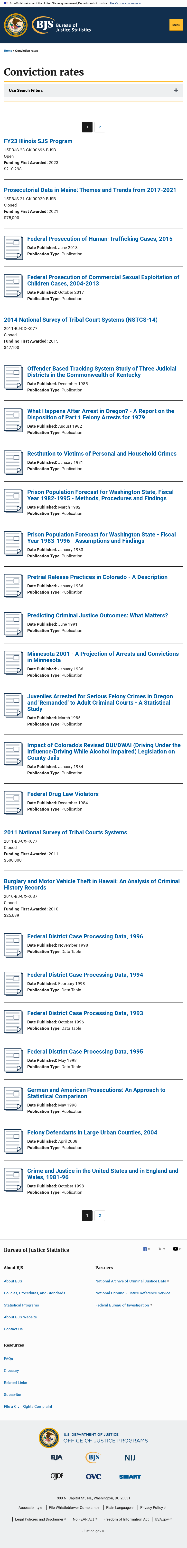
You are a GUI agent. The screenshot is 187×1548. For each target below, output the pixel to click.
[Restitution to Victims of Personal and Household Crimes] (13, 473)
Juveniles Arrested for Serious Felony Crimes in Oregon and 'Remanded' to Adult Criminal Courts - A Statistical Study (100, 702)
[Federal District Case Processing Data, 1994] (13, 994)
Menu (176, 25)
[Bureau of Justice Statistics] (93, 1464)
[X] (163, 1252)
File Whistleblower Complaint (73, 1507)
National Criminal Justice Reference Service (132, 1293)
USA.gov (162, 1519)
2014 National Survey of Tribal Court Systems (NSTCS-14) (81, 319)
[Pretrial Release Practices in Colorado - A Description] (13, 596)
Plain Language (118, 1507)
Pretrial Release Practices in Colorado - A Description (97, 577)
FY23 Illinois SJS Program (38, 141)
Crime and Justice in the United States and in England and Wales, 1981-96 (102, 1174)
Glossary (11, 1370)
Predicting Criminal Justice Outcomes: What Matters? (97, 615)
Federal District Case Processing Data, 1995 (85, 1051)
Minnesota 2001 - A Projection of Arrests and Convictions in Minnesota (103, 657)
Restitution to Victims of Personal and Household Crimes (102, 453)
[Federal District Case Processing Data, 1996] (13, 956)
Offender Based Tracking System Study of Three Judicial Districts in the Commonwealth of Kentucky (101, 371)
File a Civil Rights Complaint (28, 1406)
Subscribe (12, 1394)
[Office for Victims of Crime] (93, 1480)
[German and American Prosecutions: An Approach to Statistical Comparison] (13, 1109)
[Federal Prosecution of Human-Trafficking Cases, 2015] (13, 258)
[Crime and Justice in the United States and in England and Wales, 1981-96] (13, 1190)
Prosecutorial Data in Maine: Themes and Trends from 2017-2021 (90, 190)
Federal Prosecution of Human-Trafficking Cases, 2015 (100, 238)
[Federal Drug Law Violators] (13, 813)
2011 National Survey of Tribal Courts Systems (65, 832)
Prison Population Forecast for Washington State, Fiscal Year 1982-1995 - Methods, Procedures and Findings (100, 495)
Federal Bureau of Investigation (122, 1305)
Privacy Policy (151, 1507)
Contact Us (13, 1329)
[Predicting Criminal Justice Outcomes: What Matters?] (13, 635)
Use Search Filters (26, 90)
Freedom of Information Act (126, 1519)
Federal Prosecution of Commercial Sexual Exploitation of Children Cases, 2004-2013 (103, 280)
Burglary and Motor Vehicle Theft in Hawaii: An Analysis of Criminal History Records (92, 884)
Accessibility (29, 1507)
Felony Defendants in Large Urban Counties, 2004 (92, 1132)
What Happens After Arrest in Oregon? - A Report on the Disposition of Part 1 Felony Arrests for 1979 (100, 414)
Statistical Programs (21, 1305)
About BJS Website (20, 1317)
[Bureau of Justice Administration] (57, 1461)
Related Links (15, 1382)
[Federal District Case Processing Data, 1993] (13, 1032)
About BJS (13, 1281)
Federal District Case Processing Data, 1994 (85, 974)
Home (8, 50)
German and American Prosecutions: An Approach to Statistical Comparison (96, 1093)
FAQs (8, 1358)
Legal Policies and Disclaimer (39, 1519)
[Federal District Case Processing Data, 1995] (13, 1071)
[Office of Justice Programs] (16, 25)
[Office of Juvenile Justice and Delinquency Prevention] (57, 1481)
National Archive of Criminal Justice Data (130, 1281)
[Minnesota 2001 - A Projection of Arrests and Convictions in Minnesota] (13, 673)
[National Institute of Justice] (130, 1461)
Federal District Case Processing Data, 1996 (85, 936)
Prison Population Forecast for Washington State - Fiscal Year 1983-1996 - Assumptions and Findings (101, 537)
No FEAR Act (83, 1519)
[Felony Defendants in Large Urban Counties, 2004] (13, 1152)
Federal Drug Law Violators (63, 794)
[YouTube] (178, 1252)
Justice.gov (92, 1531)
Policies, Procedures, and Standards (34, 1293)
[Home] (61, 25)
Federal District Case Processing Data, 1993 (85, 1013)
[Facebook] (148, 1252)
